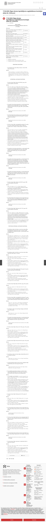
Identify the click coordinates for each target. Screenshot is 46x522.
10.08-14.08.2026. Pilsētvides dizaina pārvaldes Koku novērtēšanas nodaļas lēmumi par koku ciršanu (29, 505)
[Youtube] (38, 2)
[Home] (3, 15)
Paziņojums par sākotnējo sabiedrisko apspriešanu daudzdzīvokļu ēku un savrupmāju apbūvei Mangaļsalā (29, 487)
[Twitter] (34, 2)
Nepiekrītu (34, 520)
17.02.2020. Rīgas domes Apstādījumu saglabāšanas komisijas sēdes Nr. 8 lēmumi (17, 19)
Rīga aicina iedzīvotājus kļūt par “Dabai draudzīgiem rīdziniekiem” (29, 469)
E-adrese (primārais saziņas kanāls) (38, 470)
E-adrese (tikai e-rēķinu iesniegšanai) (37, 472)
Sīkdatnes (6, 513)
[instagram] (40, 2)
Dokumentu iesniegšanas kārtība (10, 482)
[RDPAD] (12, 3)
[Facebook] (36, 2)
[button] (44, 13)
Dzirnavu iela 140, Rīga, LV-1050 (38, 467)
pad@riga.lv (41, 473)
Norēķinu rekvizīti (7, 476)
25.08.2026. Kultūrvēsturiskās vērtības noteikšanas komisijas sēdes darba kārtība (30, 478)
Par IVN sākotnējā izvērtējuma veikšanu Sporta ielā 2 (28, 496)
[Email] (42, 2)
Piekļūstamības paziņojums (9, 479)
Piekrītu (11, 520)
